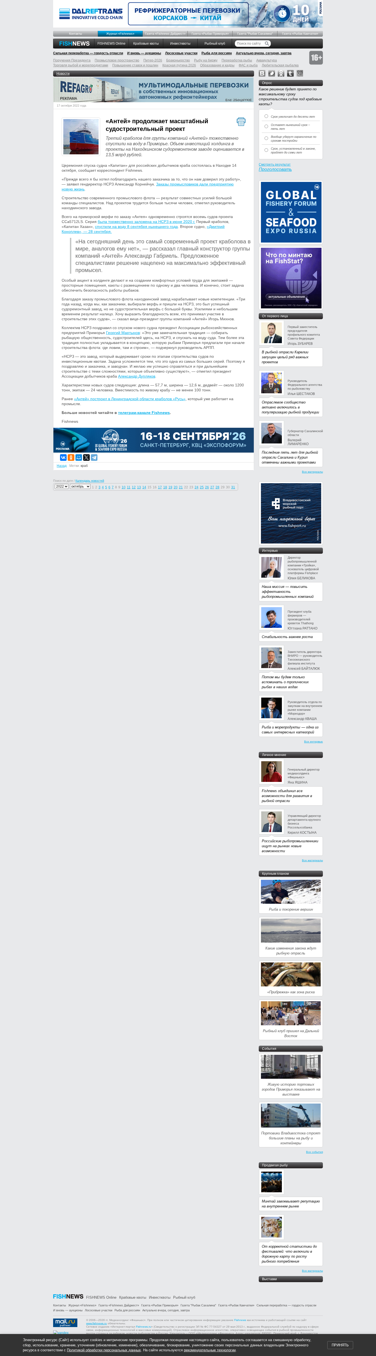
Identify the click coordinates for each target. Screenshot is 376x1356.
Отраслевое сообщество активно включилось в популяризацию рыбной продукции (290, 407)
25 (202, 487)
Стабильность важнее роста (287, 637)
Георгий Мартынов (123, 332)
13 (139, 487)
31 (233, 487)
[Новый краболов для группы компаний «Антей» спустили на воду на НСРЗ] (81, 137)
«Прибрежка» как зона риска (291, 992)
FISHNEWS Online (111, 43)
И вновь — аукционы (144, 53)
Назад (62, 466)
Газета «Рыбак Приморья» (210, 33)
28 (217, 487)
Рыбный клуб (215, 43)
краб (84, 466)
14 (144, 487)
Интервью (270, 551)
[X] (86, 457)
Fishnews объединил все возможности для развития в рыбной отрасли (287, 796)
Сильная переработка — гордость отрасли (88, 53)
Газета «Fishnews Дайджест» (165, 33)
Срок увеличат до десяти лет (293, 116)
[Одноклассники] (71, 457)
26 (207, 487)
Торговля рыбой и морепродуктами (80, 65)
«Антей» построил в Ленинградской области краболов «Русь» (130, 399)
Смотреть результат (275, 164)
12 (134, 487)
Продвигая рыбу (275, 1165)
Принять (340, 1345)
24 (196, 487)
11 (128, 487)
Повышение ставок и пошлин (135, 65)
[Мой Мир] (78, 457)
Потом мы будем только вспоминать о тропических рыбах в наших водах (285, 682)
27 (212, 487)
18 (165, 487)
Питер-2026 (152, 60)
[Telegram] (94, 457)
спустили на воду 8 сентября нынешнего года (136, 226)
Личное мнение (274, 755)
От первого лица (275, 316)
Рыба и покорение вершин (291, 909)
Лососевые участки (181, 53)
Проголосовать (275, 169)
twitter (271, 73)
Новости (63, 74)
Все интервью (313, 741)
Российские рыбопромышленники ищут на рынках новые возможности (290, 846)
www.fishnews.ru (96, 1323)
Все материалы (312, 471)
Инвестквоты (180, 43)
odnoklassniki (281, 73)
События (269, 1049)
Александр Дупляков (136, 376)
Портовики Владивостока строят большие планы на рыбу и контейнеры (290, 1138)
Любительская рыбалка (280, 65)
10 (124, 487)
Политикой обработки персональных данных (104, 1350)
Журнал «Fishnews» (120, 33)
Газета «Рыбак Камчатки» (300, 33)
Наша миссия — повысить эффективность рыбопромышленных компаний (288, 592)
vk (262, 73)
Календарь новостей (89, 480)
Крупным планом (275, 874)
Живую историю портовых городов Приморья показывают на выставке (291, 1089)
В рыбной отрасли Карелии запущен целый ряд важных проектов (285, 357)
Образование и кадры (217, 65)
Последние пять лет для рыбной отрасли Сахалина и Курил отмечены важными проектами (290, 457)
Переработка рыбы (237, 60)
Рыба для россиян (216, 53)
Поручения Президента (72, 60)
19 (170, 487)
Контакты (75, 33)
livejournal (299, 73)
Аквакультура (266, 60)
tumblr (290, 73)
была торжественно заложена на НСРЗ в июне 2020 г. (146, 221)
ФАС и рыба (248, 65)
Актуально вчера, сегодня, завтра (263, 53)
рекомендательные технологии (210, 1350)
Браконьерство (178, 60)
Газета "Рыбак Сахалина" (255, 33)
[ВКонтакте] (63, 457)
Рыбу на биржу (205, 60)
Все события (314, 1151)
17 (160, 487)
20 (176, 487)
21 (181, 487)
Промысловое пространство (117, 60)
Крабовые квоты (146, 43)
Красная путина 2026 (179, 65)
